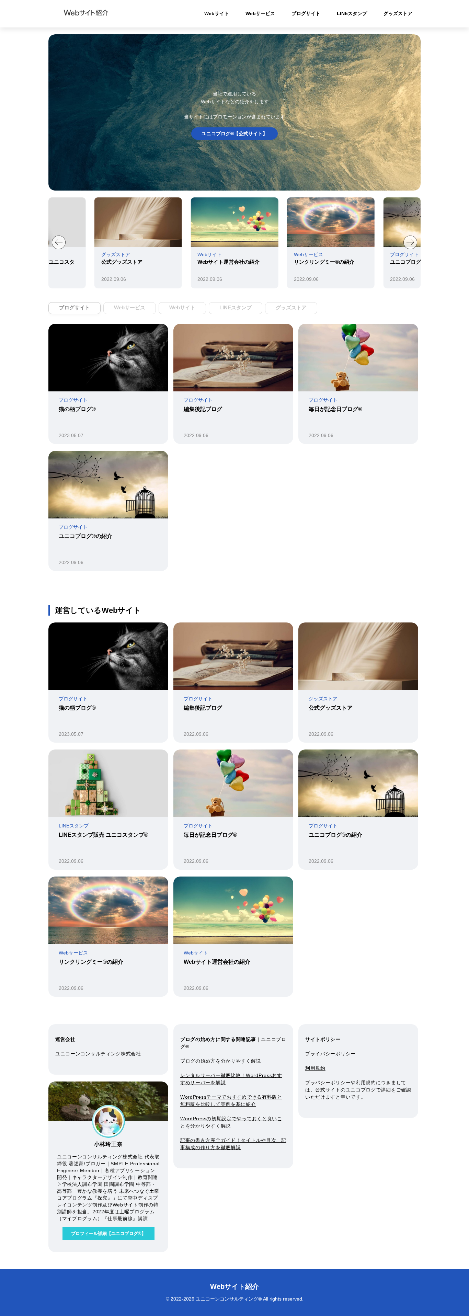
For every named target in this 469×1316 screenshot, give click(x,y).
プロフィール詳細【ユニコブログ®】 (108, 1233)
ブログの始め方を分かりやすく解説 (220, 1061)
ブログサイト (305, 13)
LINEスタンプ (352, 13)
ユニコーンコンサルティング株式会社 (98, 1053)
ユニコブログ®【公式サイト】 (234, 133)
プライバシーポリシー (330, 1053)
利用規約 (315, 1068)
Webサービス (260, 13)
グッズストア (398, 13)
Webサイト (216, 13)
